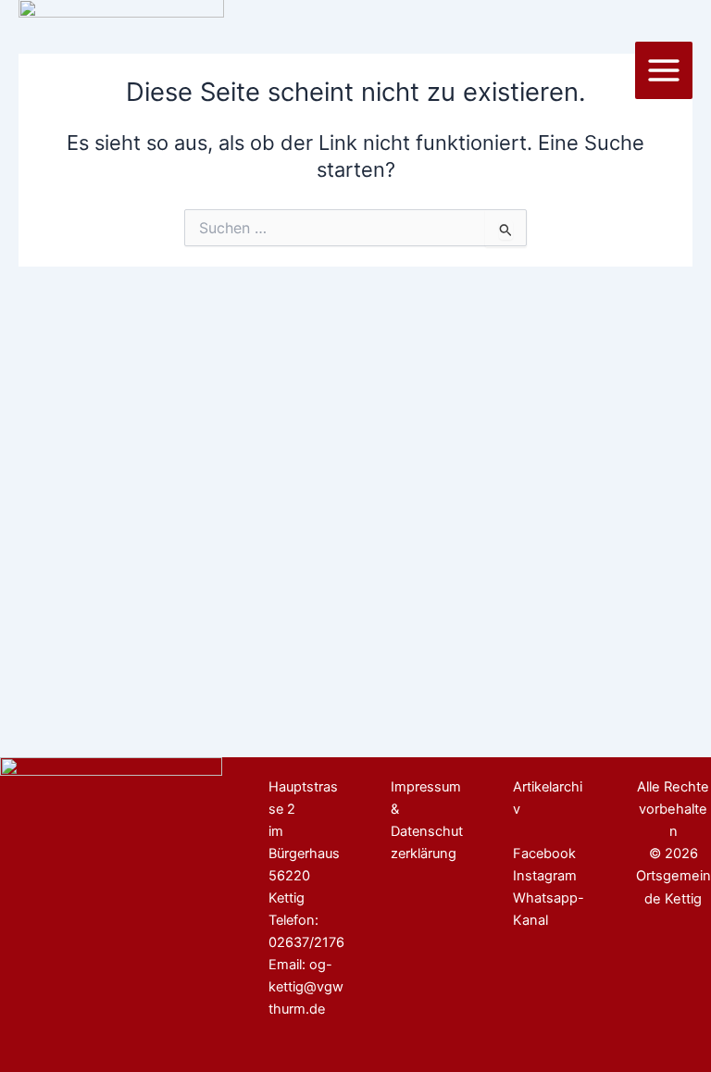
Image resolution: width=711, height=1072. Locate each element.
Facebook (544, 853)
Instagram (545, 875)
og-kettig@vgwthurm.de (305, 986)
